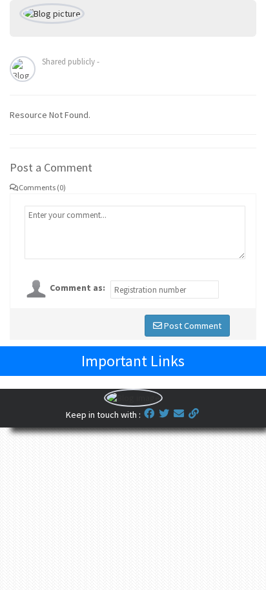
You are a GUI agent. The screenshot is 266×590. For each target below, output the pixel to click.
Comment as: (77, 287)
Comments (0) (42, 187)
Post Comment (191, 325)
